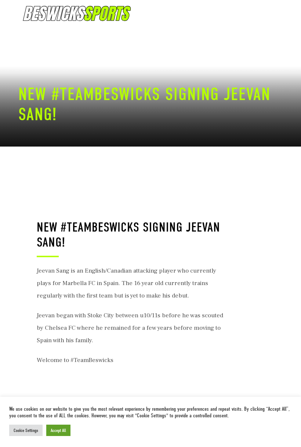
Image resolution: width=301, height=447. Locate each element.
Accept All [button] (58, 430)
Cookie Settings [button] (26, 430)
